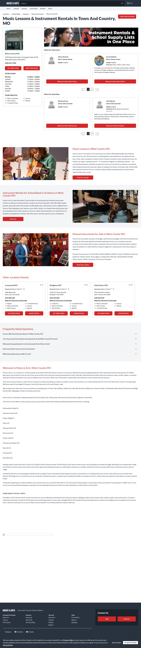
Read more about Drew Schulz (67, 81)
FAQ (106, 619)
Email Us (126, 619)
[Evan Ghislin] (99, 60)
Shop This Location (83, 265)
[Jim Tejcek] (99, 105)
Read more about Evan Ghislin (115, 81)
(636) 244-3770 (99, 298)
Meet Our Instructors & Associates (16, 300)
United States (16, 14)
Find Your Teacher (83, 177)
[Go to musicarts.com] (13, 3)
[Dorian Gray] (51, 105)
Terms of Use (8, 645)
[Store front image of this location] (22, 39)
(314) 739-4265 (55, 298)
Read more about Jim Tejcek (115, 126)
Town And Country (37, 14)
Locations (6, 14)
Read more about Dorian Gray (67, 126)
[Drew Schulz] (51, 60)
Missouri (26, 14)
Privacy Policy (68, 640)
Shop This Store (31, 68)
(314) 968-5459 (10, 298)
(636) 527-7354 (10, 63)
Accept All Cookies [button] (130, 642)
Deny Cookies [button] (116, 642)
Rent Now (13, 219)
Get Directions (13, 68)
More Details (34, 313)
